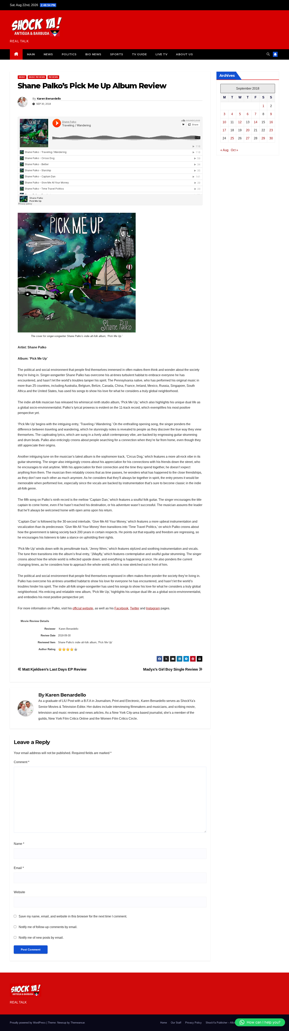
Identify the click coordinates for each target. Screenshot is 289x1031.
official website (83, 608)
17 (224, 130)
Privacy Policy (193, 1022)
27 (247, 138)
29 (263, 138)
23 (271, 130)
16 (271, 122)
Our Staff (176, 1022)
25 (232, 138)
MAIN (31, 54)
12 (240, 122)
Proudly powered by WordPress (28, 1022)
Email (19, 868)
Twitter (134, 608)
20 (247, 130)
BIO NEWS (93, 54)
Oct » (234, 150)
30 (271, 138)
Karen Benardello (49, 98)
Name (19, 843)
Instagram (153, 608)
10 (224, 122)
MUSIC (22, 77)
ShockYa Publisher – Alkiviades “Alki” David (231, 1022)
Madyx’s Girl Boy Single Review (171, 669)
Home (163, 1022)
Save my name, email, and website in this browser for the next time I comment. (73, 916)
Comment (21, 762)
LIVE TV (162, 54)
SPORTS (116, 54)
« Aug (224, 150)
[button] (268, 54)
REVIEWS (53, 77)
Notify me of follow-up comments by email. (48, 927)
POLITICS (69, 54)
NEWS (48, 54)
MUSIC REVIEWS (37, 77)
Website (19, 892)
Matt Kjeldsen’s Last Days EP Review (54, 669)
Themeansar (78, 1022)
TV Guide (139, 54)
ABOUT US (184, 54)
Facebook (121, 608)
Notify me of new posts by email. (41, 937)
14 (255, 122)
